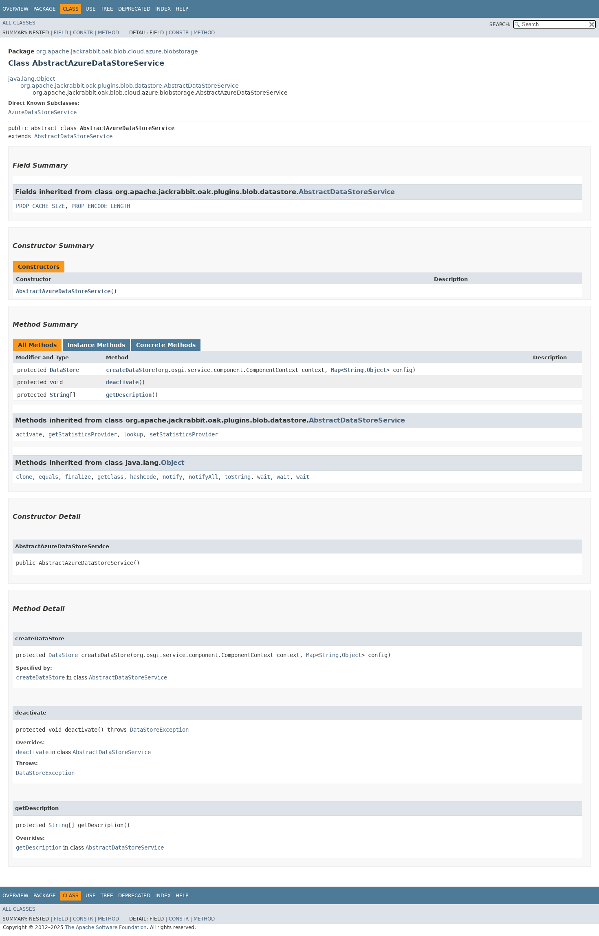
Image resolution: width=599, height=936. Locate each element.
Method (108, 32)
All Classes (18, 23)
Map (336, 370)
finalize (78, 477)
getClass (110, 477)
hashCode (143, 477)
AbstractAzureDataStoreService (63, 291)
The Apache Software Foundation (106, 927)
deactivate (122, 382)
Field (61, 32)
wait (263, 477)
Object (376, 370)
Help (182, 9)
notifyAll (203, 477)
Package (44, 9)
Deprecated (134, 9)
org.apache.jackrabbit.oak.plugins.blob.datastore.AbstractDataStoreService (129, 85)
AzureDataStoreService (42, 112)
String (353, 370)
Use (91, 9)
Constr (83, 32)
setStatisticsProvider (184, 434)
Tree (107, 9)
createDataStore (130, 370)
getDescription (129, 395)
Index (163, 9)
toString (238, 477)
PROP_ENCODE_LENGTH (100, 206)
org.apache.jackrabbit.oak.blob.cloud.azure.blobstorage (117, 51)
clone (24, 477)
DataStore (64, 370)
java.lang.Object (31, 78)
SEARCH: (500, 24)
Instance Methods (96, 345)
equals (48, 477)
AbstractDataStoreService (73, 136)
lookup (133, 434)
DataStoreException (159, 729)
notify (172, 477)
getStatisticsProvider (82, 434)
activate (29, 434)
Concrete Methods (166, 345)
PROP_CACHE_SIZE (40, 206)
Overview (15, 9)
